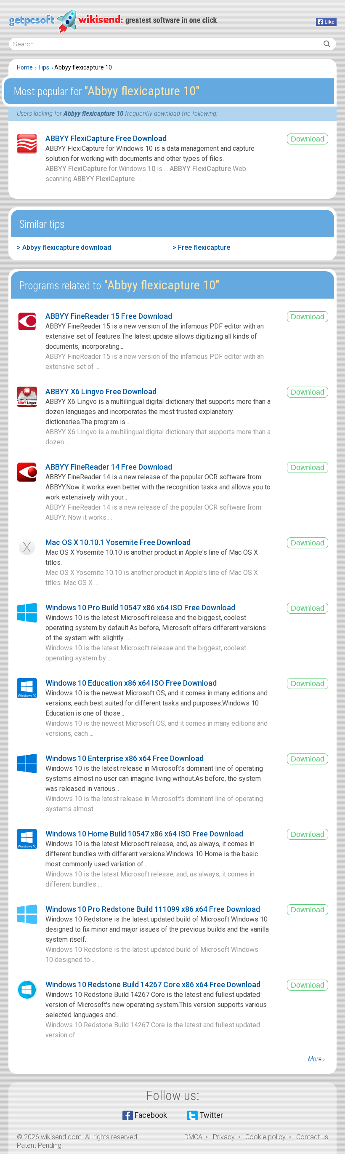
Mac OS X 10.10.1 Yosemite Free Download (118, 542)
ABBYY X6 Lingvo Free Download (101, 391)
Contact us (312, 1137)
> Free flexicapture (201, 247)
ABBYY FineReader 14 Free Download (108, 466)
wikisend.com (61, 1137)
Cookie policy (265, 1137)
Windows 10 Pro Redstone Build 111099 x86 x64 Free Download (152, 909)
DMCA (193, 1137)
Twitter (211, 1115)
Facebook (151, 1115)
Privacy (224, 1137)
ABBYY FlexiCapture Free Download (106, 138)
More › (316, 1059)
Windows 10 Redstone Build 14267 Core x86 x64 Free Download (152, 984)
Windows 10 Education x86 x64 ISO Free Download (131, 683)
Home (25, 67)
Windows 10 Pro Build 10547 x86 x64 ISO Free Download (140, 607)
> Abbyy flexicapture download (64, 247)
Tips (43, 67)
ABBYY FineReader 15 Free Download (108, 316)
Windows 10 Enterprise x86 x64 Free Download (124, 758)
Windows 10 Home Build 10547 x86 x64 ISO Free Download (144, 833)
